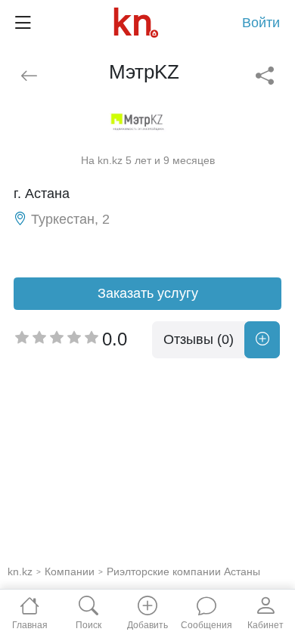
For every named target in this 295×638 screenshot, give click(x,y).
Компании (70, 571)
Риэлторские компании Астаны (183, 571)
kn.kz (20, 571)
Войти (261, 22)
